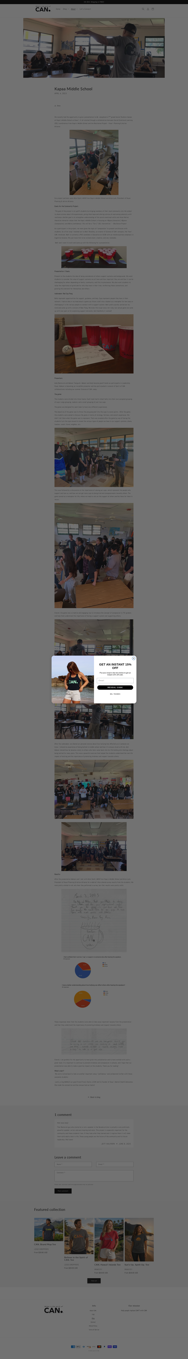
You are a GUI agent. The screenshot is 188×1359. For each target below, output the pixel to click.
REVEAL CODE (115, 687)
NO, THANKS (115, 694)
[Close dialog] (133, 658)
